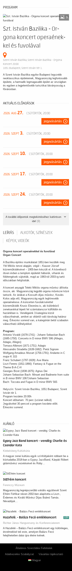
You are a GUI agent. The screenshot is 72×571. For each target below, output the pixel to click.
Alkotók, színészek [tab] (36, 232)
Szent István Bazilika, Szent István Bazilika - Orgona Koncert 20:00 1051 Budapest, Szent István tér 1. (32, 64)
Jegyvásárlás (53, 121)
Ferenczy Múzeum (14, 485)
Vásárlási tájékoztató (51, 554)
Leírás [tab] (8, 232)
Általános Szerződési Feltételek (34, 548)
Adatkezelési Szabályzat (19, 554)
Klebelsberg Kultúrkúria (16, 450)
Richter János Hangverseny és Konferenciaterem (31, 522)
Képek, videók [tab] (17, 241)
